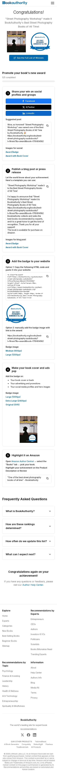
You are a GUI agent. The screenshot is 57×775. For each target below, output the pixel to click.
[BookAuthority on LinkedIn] (34, 735)
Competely (26, 744)
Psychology (7, 671)
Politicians (35, 639)
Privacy (34, 697)
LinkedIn (30, 113)
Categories (7, 626)
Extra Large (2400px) (16, 401)
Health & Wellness (10, 691)
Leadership (7, 681)
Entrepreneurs (37, 619)
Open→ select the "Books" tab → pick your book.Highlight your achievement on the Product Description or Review (26, 466)
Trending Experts (38, 654)
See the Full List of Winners (30, 58)
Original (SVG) (13, 404)
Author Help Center (32, 584)
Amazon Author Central (22, 461)
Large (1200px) (13, 354)
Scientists (35, 644)
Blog (33, 682)
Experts (5, 621)
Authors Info (36, 677)
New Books (7, 631)
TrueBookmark (22, 747)
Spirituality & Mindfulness (13, 706)
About (33, 667)
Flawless (49, 744)
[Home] (14, 3)
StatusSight (38, 744)
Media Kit (35, 687)
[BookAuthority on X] (22, 735)
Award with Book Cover (17, 156)
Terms (33, 692)
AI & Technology (9, 696)
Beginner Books (9, 641)
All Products (36, 747)
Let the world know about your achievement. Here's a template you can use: (27, 178)
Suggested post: (14, 119)
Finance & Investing (11, 676)
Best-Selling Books (11, 636)
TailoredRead (40, 741)
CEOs (33, 624)
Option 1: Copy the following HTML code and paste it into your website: (27, 268)
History (5, 686)
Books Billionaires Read (41, 649)
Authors (34, 629)
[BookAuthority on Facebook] (28, 735)
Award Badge (12, 152)
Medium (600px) (14, 351)
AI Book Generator (11, 744)
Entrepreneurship (10, 701)
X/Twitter (30, 107)
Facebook (30, 101)
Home (5, 616)
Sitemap (6, 646)
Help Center (36, 672)
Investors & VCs (38, 634)
